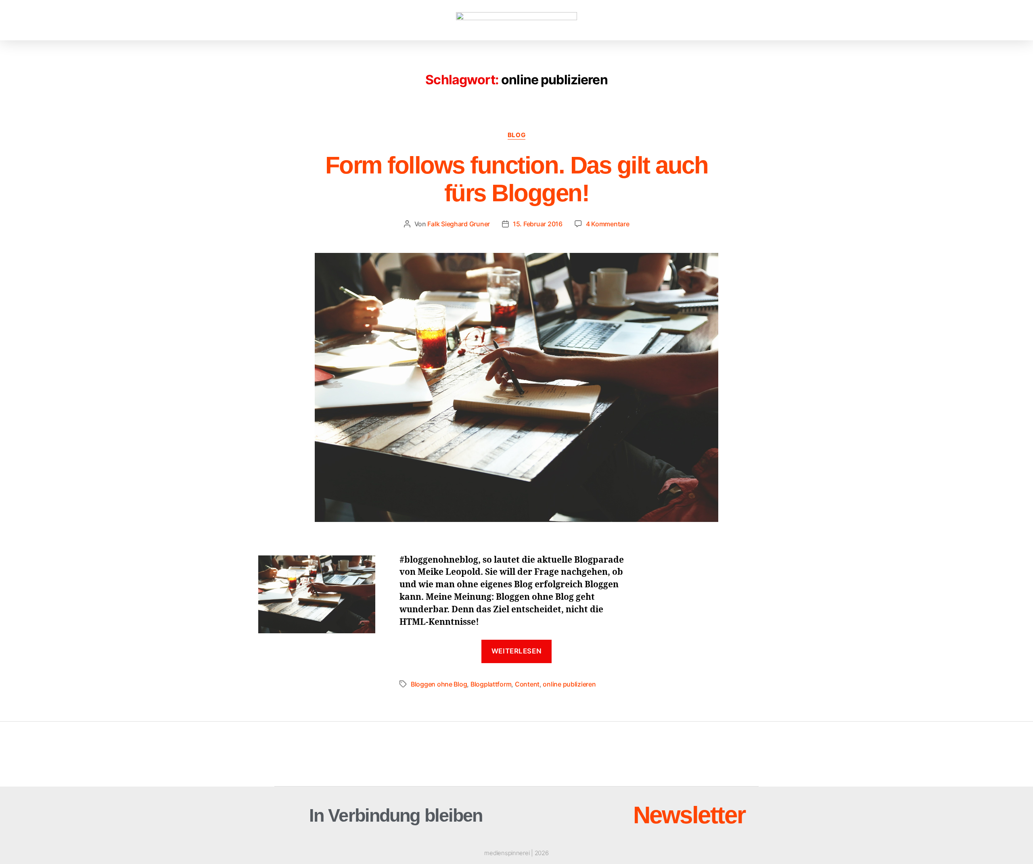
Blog (516, 135)
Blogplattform (491, 684)
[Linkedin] (608, 815)
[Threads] (576, 815)
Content (527, 684)
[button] (54, 20)
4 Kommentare (607, 224)
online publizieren (569, 684)
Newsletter (689, 815)
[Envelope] (543, 815)
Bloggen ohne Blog (439, 684)
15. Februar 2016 (538, 224)
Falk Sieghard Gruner (458, 224)
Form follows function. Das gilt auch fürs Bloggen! (516, 179)
